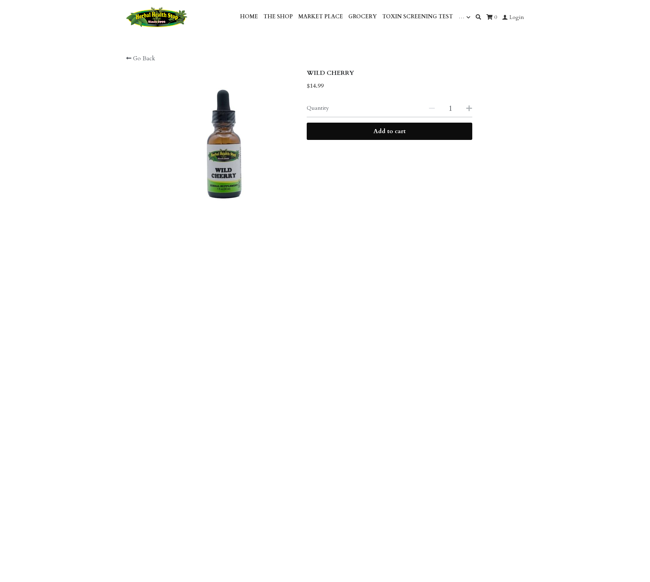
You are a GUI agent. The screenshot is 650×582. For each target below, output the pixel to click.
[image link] (156, 16)
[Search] (478, 17)
